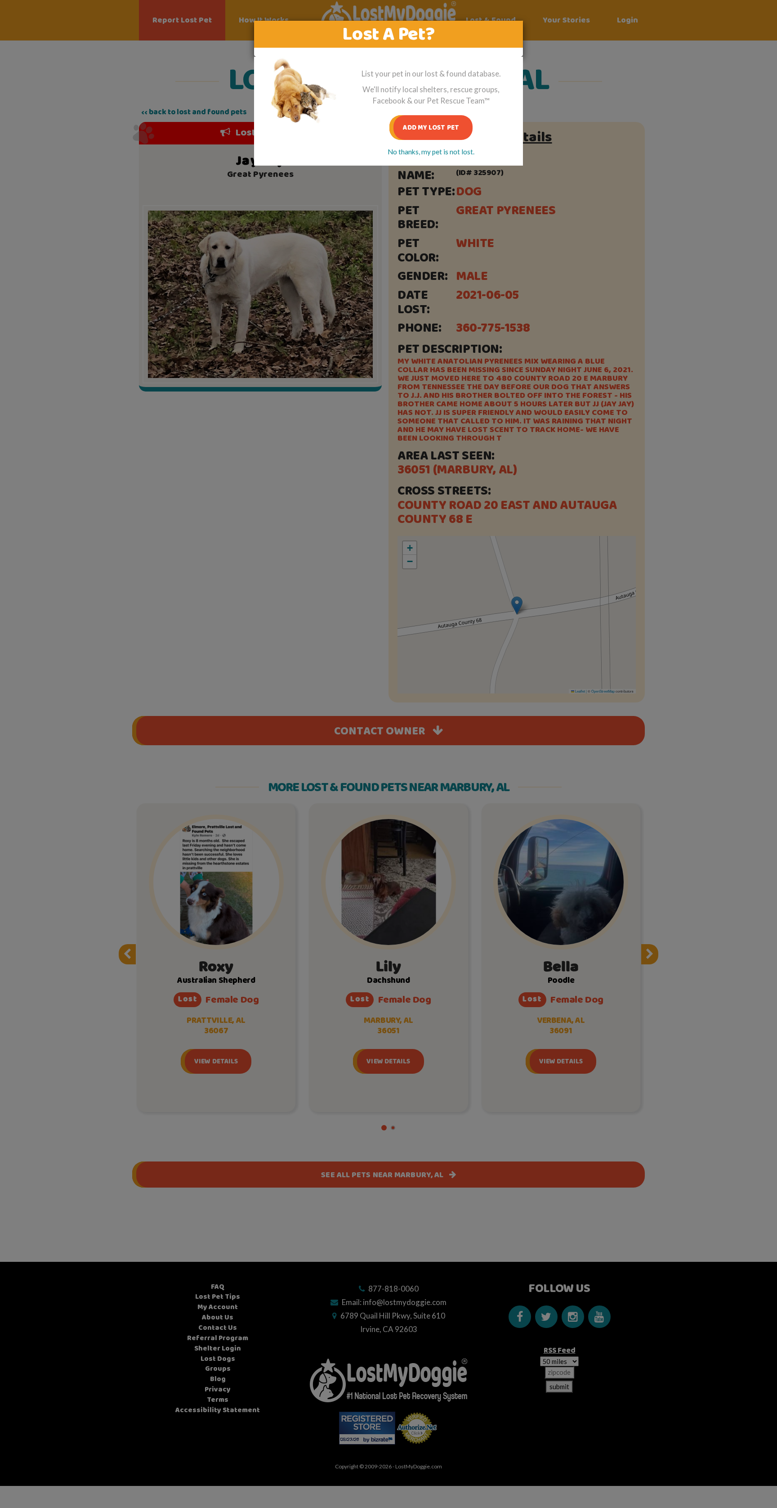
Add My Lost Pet (431, 127)
